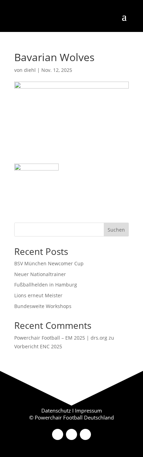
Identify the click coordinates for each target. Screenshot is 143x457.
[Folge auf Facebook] (57, 434)
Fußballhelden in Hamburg (45, 284)
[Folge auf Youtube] (85, 434)
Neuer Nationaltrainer (40, 274)
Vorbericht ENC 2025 (38, 346)
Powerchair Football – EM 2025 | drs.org (60, 337)
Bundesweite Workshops (43, 306)
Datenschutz (56, 410)
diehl (30, 70)
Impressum (88, 410)
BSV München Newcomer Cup (49, 263)
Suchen (116, 229)
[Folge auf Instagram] (71, 434)
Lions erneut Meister (38, 295)
